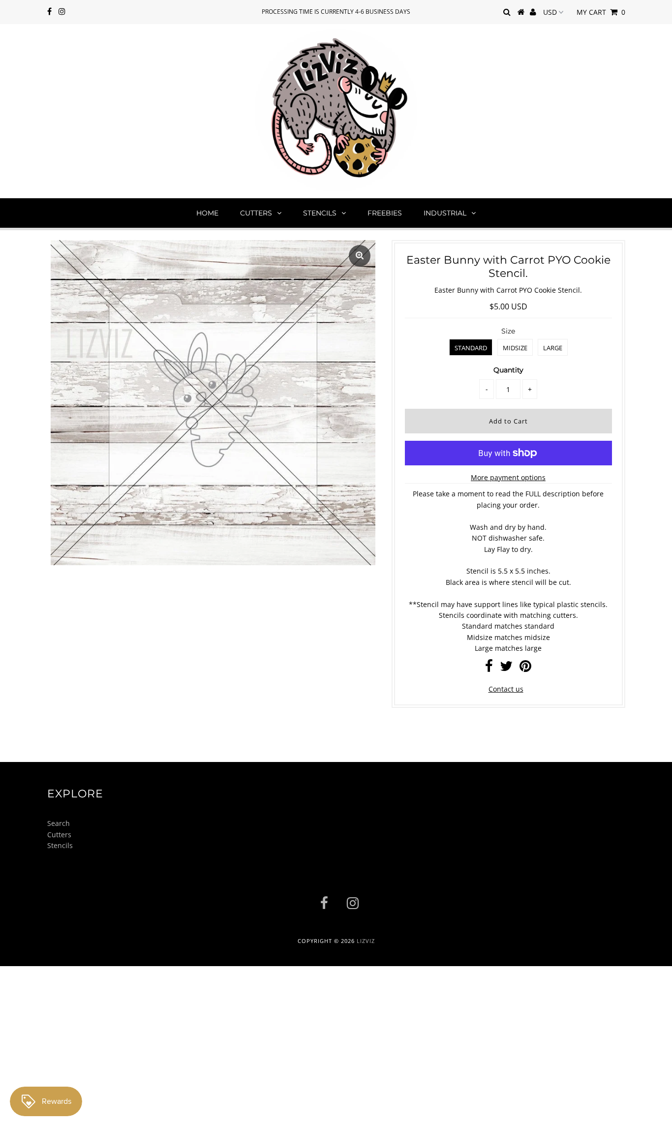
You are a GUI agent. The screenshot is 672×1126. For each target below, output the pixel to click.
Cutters (256, 213)
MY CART (601, 12)
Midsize (515, 347)
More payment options (508, 477)
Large (552, 347)
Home (207, 213)
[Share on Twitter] (506, 668)
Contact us (506, 689)
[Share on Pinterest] (525, 668)
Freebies (384, 213)
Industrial (445, 213)
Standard (471, 347)
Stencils (319, 213)
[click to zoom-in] (359, 256)
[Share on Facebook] (489, 668)
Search (58, 823)
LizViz (366, 940)
